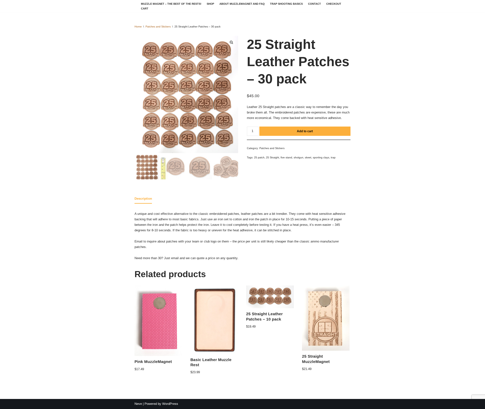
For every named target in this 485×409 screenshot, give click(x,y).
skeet (308, 157)
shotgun (298, 157)
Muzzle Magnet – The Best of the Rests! (171, 3)
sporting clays (321, 157)
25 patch (259, 157)
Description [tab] (143, 198)
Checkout (333, 3)
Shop (210, 3)
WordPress (170, 404)
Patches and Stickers (158, 26)
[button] (231, 42)
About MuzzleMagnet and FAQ (242, 3)
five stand (286, 157)
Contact (314, 3)
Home (138, 26)
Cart (144, 8)
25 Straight (272, 157)
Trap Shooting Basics (286, 3)
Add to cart (305, 131)
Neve (138, 404)
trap (333, 157)
